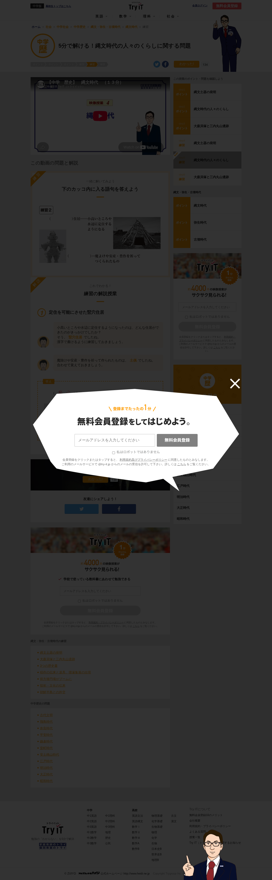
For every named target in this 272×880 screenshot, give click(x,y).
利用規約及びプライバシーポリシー (143, 459)
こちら (181, 464)
